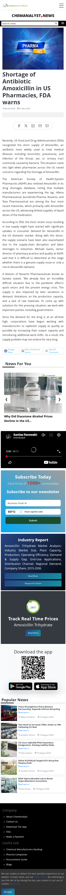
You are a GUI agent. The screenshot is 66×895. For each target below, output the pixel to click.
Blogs (9, 864)
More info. (15, 883)
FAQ (8, 831)
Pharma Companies (16, 854)
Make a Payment (15, 836)
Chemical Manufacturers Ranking (24, 849)
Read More (33, 632)
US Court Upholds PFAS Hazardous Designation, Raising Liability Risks (36, 743)
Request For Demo (33, 583)
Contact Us (12, 821)
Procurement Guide (16, 859)
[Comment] (47, 125)
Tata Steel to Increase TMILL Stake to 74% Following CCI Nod (39, 726)
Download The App (16, 826)
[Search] (56, 23)
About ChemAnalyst (16, 816)
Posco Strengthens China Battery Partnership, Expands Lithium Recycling (39, 708)
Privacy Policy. (40, 876)
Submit (33, 520)
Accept (8, 892)
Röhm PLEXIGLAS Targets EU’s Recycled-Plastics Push (38, 761)
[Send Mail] (40, 125)
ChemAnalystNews (33, 15)
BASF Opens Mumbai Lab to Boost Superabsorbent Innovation (35, 779)
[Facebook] (18, 125)
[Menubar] (61, 5)
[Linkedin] (33, 125)
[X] (25, 125)
